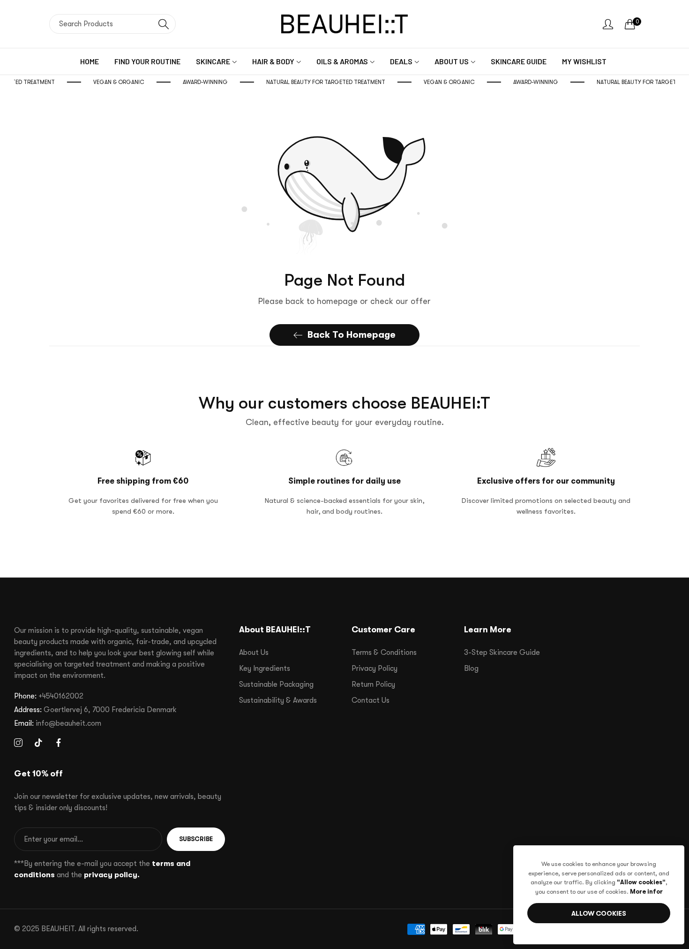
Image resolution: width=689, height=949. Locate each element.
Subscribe (196, 839)
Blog (471, 668)
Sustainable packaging (276, 684)
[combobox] (112, 24)
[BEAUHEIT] (344, 24)
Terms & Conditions (384, 652)
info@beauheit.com (57, 723)
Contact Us (370, 700)
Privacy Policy (374, 668)
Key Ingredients (264, 668)
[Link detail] (18, 743)
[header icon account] (608, 24)
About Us (254, 652)
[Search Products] (163, 24)
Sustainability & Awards (278, 700)
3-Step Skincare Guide (502, 652)
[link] (132, 82)
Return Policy (373, 684)
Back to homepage (351, 334)
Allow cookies (598, 913)
